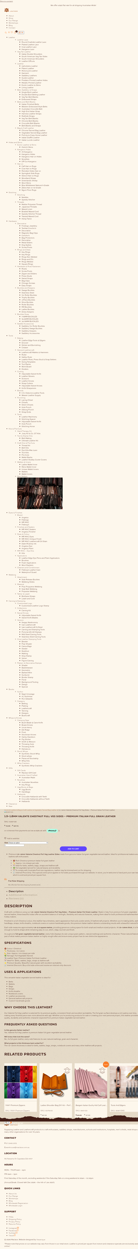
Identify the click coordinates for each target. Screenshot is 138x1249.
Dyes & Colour (23, 534)
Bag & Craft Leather (25, 128)
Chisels (25, 402)
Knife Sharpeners (29, 388)
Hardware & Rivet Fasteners (28, 266)
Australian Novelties (30, 782)
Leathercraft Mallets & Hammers (35, 352)
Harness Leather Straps (31, 113)
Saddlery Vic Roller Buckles (33, 326)
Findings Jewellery (29, 226)
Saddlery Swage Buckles (32, 328)
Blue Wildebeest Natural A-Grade (35, 185)
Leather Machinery (29, 416)
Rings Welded (27, 261)
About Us (13, 1193)
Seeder (24, 648)
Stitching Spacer (29, 419)
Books (11, 689)
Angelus (25, 517)
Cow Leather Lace (29, 47)
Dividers (25, 369)
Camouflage (27, 646)
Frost (24, 732)
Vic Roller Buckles (29, 295)
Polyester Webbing (29, 591)
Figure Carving (28, 660)
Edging (20, 338)
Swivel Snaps (27, 278)
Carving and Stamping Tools (33, 629)
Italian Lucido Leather (31, 140)
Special (25, 686)
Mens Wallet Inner (29, 467)
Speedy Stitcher (28, 199)
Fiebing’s (25, 524)
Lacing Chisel (27, 400)
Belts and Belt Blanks (26, 102)
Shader (25, 665)
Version (20, 620)
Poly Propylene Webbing (32, 586)
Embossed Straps (29, 99)
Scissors (25, 378)
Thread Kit (26, 445)
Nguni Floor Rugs (29, 190)
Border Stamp (27, 677)
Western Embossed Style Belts (34, 106)
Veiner (24, 658)
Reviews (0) (16, 898)
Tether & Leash (23, 594)
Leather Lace (22, 39)
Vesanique (40, 1239)
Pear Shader (27, 644)
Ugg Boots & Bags (25, 787)
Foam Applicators (29, 562)
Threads (20, 202)
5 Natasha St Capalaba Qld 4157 (19, 1158)
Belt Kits (25, 447)
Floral (24, 679)
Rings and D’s (27, 259)
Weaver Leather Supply (31, 395)
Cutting (20, 371)
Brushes (25, 560)
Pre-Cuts (25, 455)
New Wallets (22, 476)
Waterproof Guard (29, 572)
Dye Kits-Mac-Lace (29, 450)
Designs (25, 713)
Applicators (22, 555)
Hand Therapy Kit (24, 431)
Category (21, 701)
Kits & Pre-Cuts (15, 428)
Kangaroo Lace (28, 49)
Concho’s (26, 235)
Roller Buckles (28, 304)
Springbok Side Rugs (30, 173)
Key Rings (26, 252)
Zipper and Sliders (29, 273)
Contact (12, 27)
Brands (20, 390)
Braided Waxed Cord (30, 211)
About (11, 15)
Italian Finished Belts (30, 104)
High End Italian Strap (31, 111)
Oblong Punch (28, 409)
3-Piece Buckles (28, 300)
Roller (24, 354)
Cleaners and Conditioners (28, 567)
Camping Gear (23, 720)
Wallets (25, 471)
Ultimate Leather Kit (30, 440)
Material (20, 584)
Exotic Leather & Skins (31, 85)
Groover (25, 342)
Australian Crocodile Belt (32, 109)
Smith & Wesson (28, 741)
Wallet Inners (27, 474)
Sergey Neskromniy (30, 622)
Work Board (26, 366)
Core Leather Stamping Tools (29, 639)
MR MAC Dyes (28, 536)
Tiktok (11, 1235)
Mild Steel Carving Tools (31, 634)
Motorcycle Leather (30, 70)
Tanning (25, 710)
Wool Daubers (27, 565)
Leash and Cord (28, 598)
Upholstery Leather (30, 66)
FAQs (11, 1217)
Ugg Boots (26, 789)
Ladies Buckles (28, 309)
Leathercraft (27, 708)
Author (20, 691)
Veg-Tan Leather (24, 51)
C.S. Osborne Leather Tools (33, 393)
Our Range (13, 20)
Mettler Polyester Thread (32, 204)
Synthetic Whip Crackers (32, 765)
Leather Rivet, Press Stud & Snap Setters (39, 359)
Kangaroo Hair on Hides (32, 156)
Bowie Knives (27, 725)
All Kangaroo (27, 152)
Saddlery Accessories (31, 333)
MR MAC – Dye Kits (25, 550)
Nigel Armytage (28, 694)
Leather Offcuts (28, 61)
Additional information (23, 895)
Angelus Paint (27, 548)
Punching (21, 397)
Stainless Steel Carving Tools (34, 636)
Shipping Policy (15, 1219)
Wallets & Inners (24, 462)
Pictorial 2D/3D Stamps (32, 632)
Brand (19, 515)
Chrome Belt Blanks (30, 121)
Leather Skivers (28, 376)
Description (16, 891)
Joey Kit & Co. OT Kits (31, 433)
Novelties (25, 159)
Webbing (12, 574)
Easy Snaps (26, 285)
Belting (25, 703)
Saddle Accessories (25, 323)
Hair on (20, 164)
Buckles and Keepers (26, 288)
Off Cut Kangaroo (29, 161)
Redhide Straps (28, 116)
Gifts (11, 768)
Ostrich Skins (27, 147)
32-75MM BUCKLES (30, 321)
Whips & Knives (15, 718)
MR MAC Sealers (29, 529)
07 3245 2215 (11, 1143)
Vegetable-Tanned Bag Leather (34, 132)
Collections (22, 608)
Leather (12, 37)
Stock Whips (22, 751)
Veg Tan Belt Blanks (30, 97)
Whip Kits (26, 760)
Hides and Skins (15, 142)
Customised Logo (24, 603)
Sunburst (25, 675)
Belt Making (26, 438)
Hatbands (21, 794)
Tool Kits (25, 452)
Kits (23, 553)
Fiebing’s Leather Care (31, 570)
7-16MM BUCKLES (29, 316)
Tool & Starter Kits (25, 436)
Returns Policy (15, 1224)
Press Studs (27, 276)
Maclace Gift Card (29, 772)
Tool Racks (26, 364)
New (10, 806)
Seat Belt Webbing (29, 589)
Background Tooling (30, 682)
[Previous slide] (6, 1122)
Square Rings (27, 264)
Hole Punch (26, 407)
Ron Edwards (27, 698)
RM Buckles (27, 307)
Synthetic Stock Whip (31, 753)
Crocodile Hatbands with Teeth (34, 796)
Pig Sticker (26, 739)
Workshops (13, 23)
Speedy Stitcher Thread (31, 214)
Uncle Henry (27, 727)
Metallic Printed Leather (31, 82)
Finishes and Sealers (25, 527)
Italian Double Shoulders (32, 54)
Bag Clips (26, 280)
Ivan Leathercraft (29, 624)
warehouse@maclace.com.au (17, 1147)
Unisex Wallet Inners (30, 469)
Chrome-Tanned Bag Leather (33, 130)
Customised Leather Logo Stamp (35, 605)
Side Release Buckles (31, 579)
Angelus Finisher (29, 531)
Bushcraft (26, 715)
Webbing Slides (28, 582)
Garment (25, 73)
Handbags (26, 792)
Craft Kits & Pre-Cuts (26, 443)
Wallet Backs (27, 457)
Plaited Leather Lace (30, 44)
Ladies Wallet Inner (29, 464)
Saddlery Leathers (29, 75)
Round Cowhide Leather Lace (34, 42)
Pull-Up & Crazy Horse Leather (34, 135)
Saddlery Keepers (29, 331)
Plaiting (25, 706)
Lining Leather (28, 87)
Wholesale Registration (18, 1203)
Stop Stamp (27, 656)
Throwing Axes (28, 744)
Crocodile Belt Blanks (31, 123)
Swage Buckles (28, 290)
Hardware (13, 221)
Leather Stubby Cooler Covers (34, 459)
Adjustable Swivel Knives (32, 385)
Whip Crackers (23, 763)
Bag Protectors (28, 238)
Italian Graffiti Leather (31, 137)
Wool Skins (26, 183)
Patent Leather (28, 68)
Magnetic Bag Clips (30, 233)
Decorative (21, 223)
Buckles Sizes (23, 314)
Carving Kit (26, 610)
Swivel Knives (23, 613)
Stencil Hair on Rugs (30, 175)
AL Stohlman (27, 696)
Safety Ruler (27, 357)
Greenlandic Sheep (29, 180)
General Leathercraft (25, 350)
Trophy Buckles (28, 297)
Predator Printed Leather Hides (35, 80)
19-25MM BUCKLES (30, 319)
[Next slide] (11, 1122)
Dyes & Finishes (15, 512)
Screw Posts (27, 247)
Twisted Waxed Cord (30, 216)
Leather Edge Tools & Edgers (33, 340)
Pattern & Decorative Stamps (29, 663)
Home (6, 810)
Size (6, 842)
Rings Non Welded (29, 257)
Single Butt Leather (30, 92)
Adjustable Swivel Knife (31, 374)
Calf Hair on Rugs (29, 166)
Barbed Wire (27, 672)
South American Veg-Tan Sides (34, 56)
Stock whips (27, 756)
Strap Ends (26, 412)
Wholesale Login (15, 1205)
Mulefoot (25, 651)
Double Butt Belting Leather (33, 94)
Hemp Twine (27, 218)
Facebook (13, 1230)
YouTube (12, 1233)
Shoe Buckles (27, 302)
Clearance (13, 804)
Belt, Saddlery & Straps (27, 90)
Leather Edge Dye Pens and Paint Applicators (41, 558)
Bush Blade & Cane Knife (32, 722)
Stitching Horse (28, 426)
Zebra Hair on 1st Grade (31, 187)
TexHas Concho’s (29, 228)
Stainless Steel (28, 292)
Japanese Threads (29, 206)
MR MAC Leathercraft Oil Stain (34, 541)
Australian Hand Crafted (27, 775)
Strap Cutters (27, 383)
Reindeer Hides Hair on (31, 171)
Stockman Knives (29, 734)
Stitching (12, 192)
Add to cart (73, 849)
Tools (11, 335)
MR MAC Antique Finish (32, 539)
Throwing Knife (28, 746)
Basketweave (27, 667)
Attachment (22, 577)
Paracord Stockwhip (30, 758)
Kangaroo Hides (24, 149)
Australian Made (28, 777)
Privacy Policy (14, 1221)
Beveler (25, 641)
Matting (25, 653)
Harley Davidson (28, 737)
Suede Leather (28, 78)
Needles (25, 197)
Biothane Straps (28, 596)
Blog (11, 25)
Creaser (25, 347)
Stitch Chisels (27, 404)
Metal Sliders (27, 242)
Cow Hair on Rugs (29, 168)
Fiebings (25, 520)
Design (24, 684)
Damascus (26, 749)
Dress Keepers (28, 311)
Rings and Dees (24, 249)
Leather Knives (28, 381)
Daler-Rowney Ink (29, 543)
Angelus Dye (27, 546)
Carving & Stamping (17, 601)
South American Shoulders (33, 58)
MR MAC (25, 522)
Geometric (26, 670)
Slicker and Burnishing (31, 345)
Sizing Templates (28, 362)
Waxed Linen (27, 209)
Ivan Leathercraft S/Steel (32, 627)
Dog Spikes (26, 245)
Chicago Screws (28, 283)
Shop (11, 18)
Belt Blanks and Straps (31, 125)
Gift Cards (21, 770)
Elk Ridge (26, 730)
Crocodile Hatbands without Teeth (36, 799)
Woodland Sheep (29, 178)
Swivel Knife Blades (30, 617)
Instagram (13, 1228)
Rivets (24, 268)
